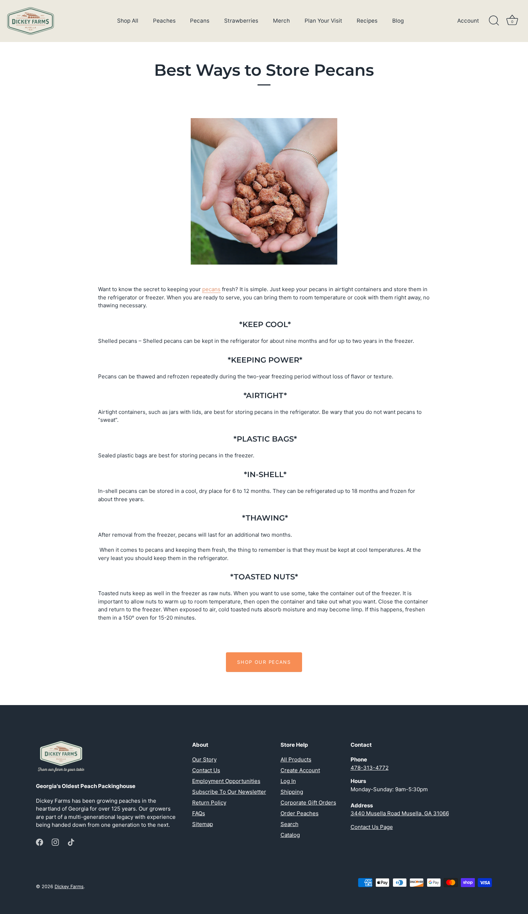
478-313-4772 (370, 767)
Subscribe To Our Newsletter (229, 791)
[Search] (494, 21)
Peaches (164, 20)
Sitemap (202, 824)
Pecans (199, 20)
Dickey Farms (69, 886)
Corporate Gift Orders (308, 802)
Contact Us (206, 770)
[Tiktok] (71, 841)
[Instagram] (55, 841)
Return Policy (209, 802)
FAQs (198, 813)
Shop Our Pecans (264, 662)
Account (468, 20)
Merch (281, 20)
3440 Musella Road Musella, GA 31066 (400, 813)
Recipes (367, 20)
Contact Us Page (372, 827)
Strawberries (241, 20)
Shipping (292, 791)
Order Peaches (300, 813)
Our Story (204, 759)
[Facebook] (39, 841)
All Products (296, 759)
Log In (288, 781)
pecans (211, 289)
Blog (398, 20)
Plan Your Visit (323, 20)
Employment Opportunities (226, 781)
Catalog (290, 834)
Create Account (300, 770)
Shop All (127, 20)
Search (289, 824)
